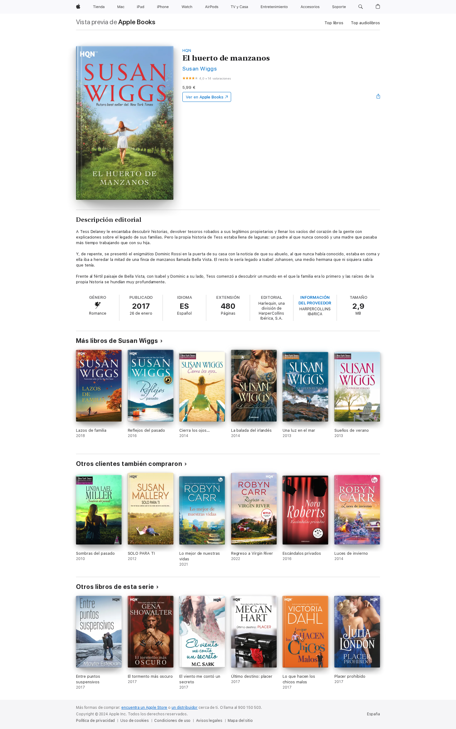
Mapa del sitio (240, 720)
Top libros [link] (333, 23)
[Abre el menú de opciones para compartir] (378, 97)
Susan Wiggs (199, 68)
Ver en (204, 97)
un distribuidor (185, 707)
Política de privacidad (95, 720)
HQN (186, 50)
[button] (360, 7)
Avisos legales (209, 720)
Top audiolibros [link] (365, 23)
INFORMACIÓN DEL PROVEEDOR (314, 300)
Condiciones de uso (172, 720)
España (373, 714)
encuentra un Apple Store (144, 707)
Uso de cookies (134, 720)
